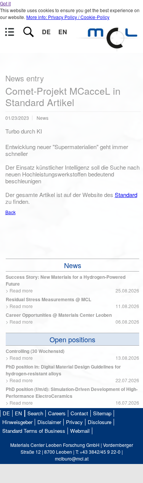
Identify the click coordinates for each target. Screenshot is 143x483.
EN (62, 31)
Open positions (72, 339)
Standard (126, 195)
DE (46, 31)
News (72, 265)
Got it (5, 3)
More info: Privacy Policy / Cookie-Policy (67, 17)
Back (10, 212)
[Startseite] (109, 47)
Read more (21, 290)
